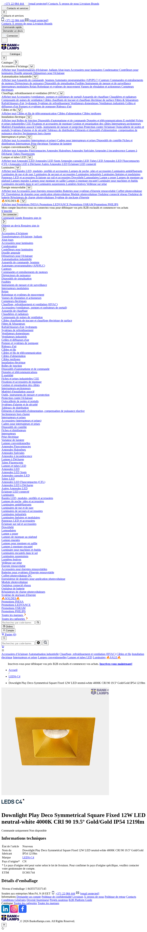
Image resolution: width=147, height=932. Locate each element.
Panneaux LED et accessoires (18, 177)
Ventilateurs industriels (112, 103)
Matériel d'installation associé (18, 126)
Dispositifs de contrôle (109, 140)
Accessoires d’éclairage (14, 654)
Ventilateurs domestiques (84, 103)
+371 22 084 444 (65, 893)
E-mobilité (129, 120)
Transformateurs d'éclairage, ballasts (37, 69)
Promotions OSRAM (81, 204)
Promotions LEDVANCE (54, 204)
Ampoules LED (25, 160)
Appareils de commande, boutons (35, 80)
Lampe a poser (108, 177)
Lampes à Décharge (12, 459)
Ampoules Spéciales (83, 150)
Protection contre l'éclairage (100, 126)
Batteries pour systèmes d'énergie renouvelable (89, 190)
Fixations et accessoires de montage (52, 123)
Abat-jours (64, 69)
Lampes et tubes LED (79, 657)
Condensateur (111, 69)
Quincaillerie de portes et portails (20, 401)
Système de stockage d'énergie (72, 197)
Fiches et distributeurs (13, 430)
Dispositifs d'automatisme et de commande (62, 120)
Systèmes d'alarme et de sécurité (28, 130)
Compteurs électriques (14, 301)
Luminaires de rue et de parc (17, 174)
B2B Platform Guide (80, 900)
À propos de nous (94, 896)
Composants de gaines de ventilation (22, 100)
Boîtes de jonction (27, 120)
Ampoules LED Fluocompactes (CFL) (23, 481)
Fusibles (80, 83)
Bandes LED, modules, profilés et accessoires (43, 171)
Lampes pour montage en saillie (48, 180)
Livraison (77, 896)
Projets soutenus (59, 900)
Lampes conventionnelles (52, 657)
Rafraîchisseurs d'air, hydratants (19, 103)
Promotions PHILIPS (106, 204)
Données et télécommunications (105, 120)
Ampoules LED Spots (48, 160)
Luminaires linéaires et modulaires (121, 174)
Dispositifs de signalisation (59, 83)
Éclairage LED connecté (82, 164)
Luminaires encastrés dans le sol (19, 184)
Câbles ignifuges (91, 113)
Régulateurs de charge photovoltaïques (32, 197)
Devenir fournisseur (38, 900)
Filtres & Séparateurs (126, 100)
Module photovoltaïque (84, 194)
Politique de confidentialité (57, 896)
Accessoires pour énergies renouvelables (39, 190)
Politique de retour (115, 896)
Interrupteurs (23, 143)
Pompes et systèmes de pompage (37, 106)
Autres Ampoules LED (54, 164)
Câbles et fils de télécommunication (37, 113)
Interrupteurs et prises (25, 657)
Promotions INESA (28, 204)
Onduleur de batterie (13, 588)
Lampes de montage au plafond (19, 536)
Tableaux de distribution (61, 130)
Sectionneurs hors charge (37, 133)
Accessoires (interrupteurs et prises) (36, 140)
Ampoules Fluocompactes (31, 150)
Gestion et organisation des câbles (92, 123)
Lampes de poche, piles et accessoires (90, 171)
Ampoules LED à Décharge (25, 164)
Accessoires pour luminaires (86, 69)
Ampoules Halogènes (58, 150)
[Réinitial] (38, 642)
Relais (33, 86)
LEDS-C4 (14, 676)
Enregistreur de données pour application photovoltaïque (38, 194)
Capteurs (104, 80)
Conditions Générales (13, 900)
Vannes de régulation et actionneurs (101, 86)
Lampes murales (20, 180)
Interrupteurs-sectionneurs (126, 123)
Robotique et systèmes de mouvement (59, 86)
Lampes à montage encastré (82, 180)
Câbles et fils (124, 654)
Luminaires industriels (89, 174)
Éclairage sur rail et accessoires (53, 177)
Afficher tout (9, 69)
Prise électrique (40, 143)
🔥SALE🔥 (113, 657)
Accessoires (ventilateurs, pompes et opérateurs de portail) (49, 96)
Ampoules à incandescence (110, 150)
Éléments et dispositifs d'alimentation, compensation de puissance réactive (43, 410)
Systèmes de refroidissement (54, 103)
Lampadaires (91, 177)
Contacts (131, 896)
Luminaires (99, 657)
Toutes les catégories (25, 903)
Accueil (13, 670)
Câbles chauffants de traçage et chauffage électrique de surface (79, 100)
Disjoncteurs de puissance (29, 83)
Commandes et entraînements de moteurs (24, 272)
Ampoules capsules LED (75, 160)
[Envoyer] (45, 642)
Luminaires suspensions (52, 184)
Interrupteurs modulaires (15, 86)
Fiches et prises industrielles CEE (20, 378)
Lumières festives (76, 184)
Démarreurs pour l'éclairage (49, 73)
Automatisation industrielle (44, 654)
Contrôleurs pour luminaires (17, 249)
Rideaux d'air (64, 106)
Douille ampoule (23, 73)
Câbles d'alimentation (69, 113)
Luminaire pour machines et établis (118, 180)
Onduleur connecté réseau (113, 194)
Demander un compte (28, 896)
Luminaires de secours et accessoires (55, 174)
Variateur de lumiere (60, 143)
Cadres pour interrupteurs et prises (76, 140)
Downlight (77, 177)
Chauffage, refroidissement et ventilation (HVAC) (88, 654)
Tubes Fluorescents (24, 153)
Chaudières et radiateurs (122, 96)
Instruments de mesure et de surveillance (108, 83)
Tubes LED (97, 160)
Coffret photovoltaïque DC (16, 575)
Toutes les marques (48, 903)
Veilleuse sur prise (96, 184)
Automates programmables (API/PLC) (77, 80)
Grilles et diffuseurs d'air (15, 339)
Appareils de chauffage (95, 96)
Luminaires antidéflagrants (127, 171)
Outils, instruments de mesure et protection (59, 126)
